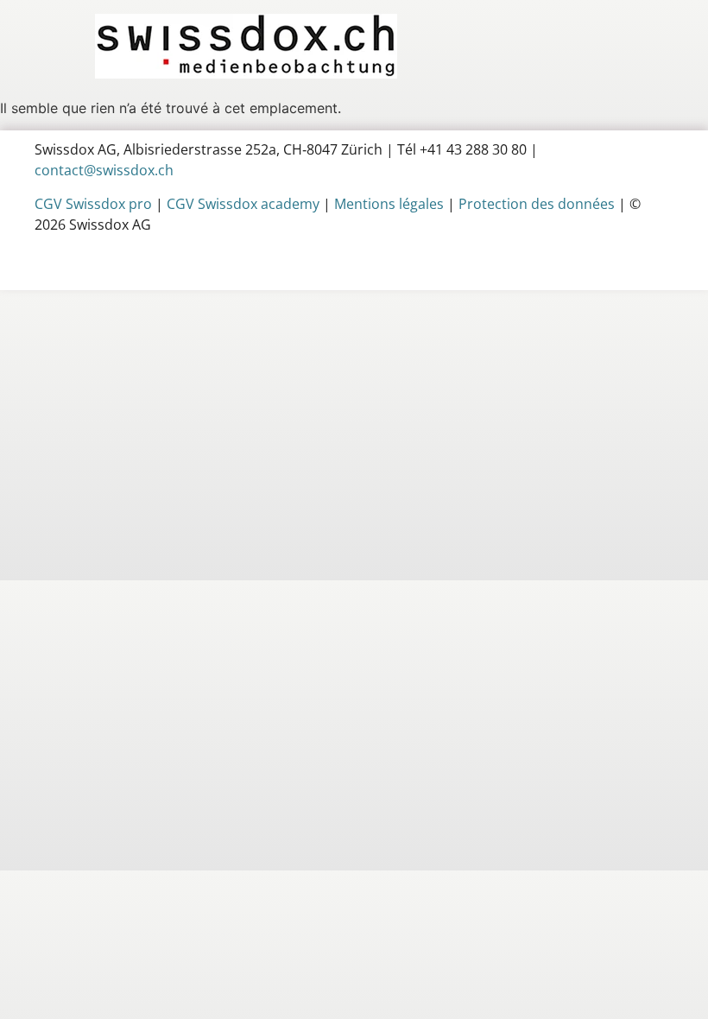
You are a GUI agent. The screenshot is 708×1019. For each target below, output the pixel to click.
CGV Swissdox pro (93, 203)
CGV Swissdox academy (243, 203)
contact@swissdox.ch (104, 170)
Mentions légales (389, 203)
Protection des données (536, 203)
